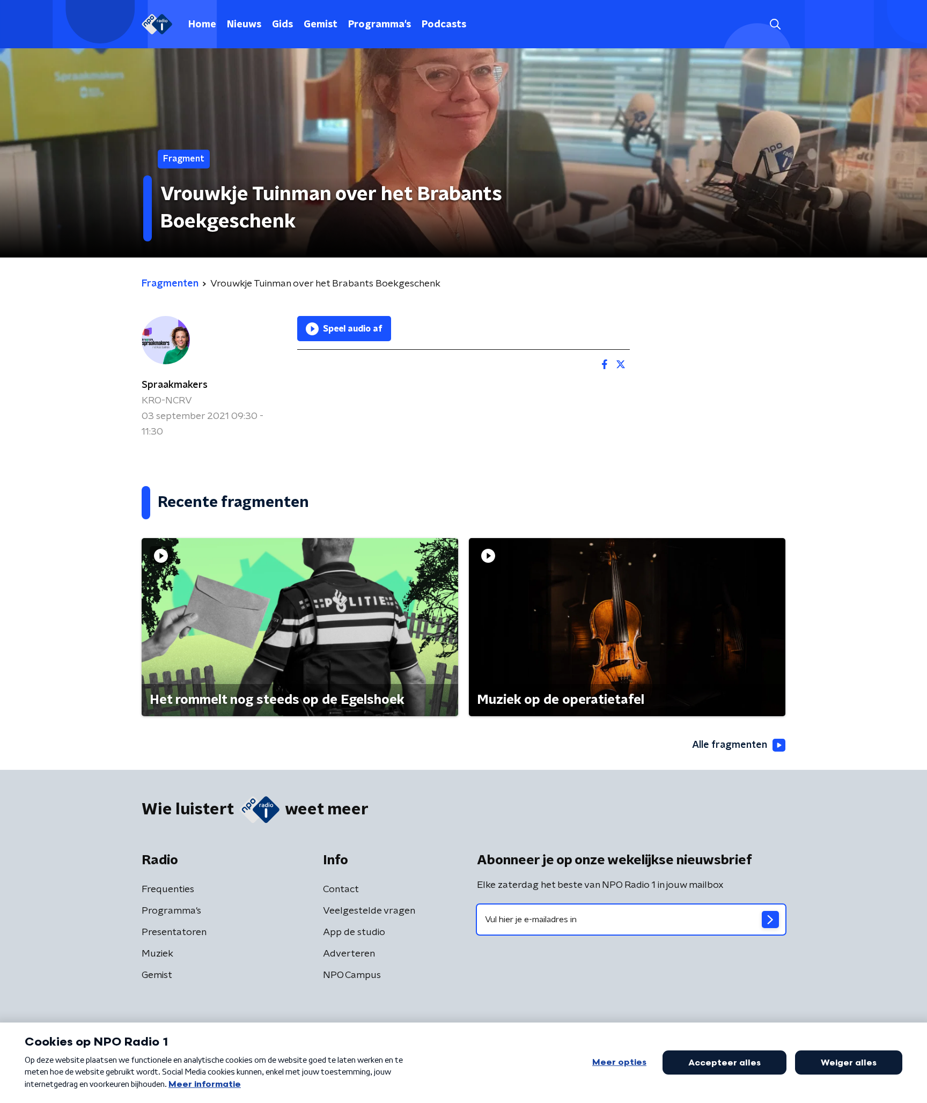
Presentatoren (174, 932)
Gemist (320, 25)
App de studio (354, 932)
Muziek (157, 954)
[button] (774, 24)
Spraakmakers (175, 385)
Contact (341, 889)
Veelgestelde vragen (369, 911)
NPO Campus (352, 975)
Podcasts (444, 25)
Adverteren (349, 954)
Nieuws (244, 25)
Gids (282, 25)
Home (202, 25)
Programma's (379, 25)
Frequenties (168, 889)
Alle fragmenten (729, 745)
